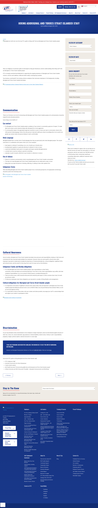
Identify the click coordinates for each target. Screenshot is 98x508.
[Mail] (69, 139)
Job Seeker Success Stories (79, 471)
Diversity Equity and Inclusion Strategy (46, 480)
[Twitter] (83, 139)
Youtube (45, 495)
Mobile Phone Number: (74, 97)
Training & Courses (40, 13)
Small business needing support (29, 465)
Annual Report (43, 471)
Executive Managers (44, 469)
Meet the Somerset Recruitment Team (31, 443)
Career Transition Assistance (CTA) (46, 438)
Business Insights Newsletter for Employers (30, 450)
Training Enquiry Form (61, 436)
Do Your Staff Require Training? (31, 434)
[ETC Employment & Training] (15, 8)
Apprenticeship (27, 416)
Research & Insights (44, 473)
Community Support (44, 463)
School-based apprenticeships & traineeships (63, 423)
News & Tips (77, 13)
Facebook (45, 489)
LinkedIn (45, 493)
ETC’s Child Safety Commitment (8, 442)
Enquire (60, 7)
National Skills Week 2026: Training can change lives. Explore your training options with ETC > (49, 2)
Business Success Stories (29, 481)
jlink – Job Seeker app (45, 414)
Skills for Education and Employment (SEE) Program (63, 427)
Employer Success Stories (78, 469)
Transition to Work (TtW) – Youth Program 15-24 (46, 432)
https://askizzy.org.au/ (80, 160)
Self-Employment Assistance (60, 13)
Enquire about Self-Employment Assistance (29, 475)
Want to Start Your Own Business (29, 461)
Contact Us (85, 13)
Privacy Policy (8, 428)
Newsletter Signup (77, 475)
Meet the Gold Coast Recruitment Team (28, 436)
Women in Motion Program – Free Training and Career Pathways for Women (63, 431)
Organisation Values (44, 465)
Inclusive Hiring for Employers (30, 432)
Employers (24, 13)
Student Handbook (61, 419)
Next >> (60, 375)
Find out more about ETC (45, 459)
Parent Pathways (49, 13)
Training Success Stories (78, 473)
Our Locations (76, 463)
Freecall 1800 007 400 (70, 7)
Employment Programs (45, 421)
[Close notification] (96, 2)
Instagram (45, 491)
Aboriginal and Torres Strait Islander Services (46, 435)
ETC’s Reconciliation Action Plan (47, 475)
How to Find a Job (44, 416)
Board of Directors (44, 467)
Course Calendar (60, 414)
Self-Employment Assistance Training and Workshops (30, 472)
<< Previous (8, 375)
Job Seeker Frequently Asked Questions (46, 442)
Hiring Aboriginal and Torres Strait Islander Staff (30, 429)
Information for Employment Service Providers (30, 478)
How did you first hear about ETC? (77, 121)
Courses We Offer (60, 412)
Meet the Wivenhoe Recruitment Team (28, 447)
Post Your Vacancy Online (29, 421)
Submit (73, 129)
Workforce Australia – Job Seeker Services (45, 423)
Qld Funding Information (62, 434)
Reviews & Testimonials (78, 465)
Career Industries (44, 419)
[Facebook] (76, 139)
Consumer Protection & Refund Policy (8, 434)
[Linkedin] (91, 139)
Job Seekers (30, 13)
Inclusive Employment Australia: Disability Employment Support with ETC (47, 428)
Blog (58, 459)
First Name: (72, 78)
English (85, 6)
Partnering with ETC (77, 467)
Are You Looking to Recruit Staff (31, 412)
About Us (71, 13)
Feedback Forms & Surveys (79, 459)
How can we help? (73, 109)
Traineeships (59, 421)
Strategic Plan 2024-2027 (46, 477)
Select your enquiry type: (75, 103)
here (50, 350)
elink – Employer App (29, 419)
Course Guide (59, 416)
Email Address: (72, 90)
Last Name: (72, 84)
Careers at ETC (93, 13)
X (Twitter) (45, 497)
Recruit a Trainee (27, 414)
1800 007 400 (37, 350)
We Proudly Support (44, 461)
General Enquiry (76, 461)
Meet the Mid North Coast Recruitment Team (29, 440)
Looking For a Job (44, 412)
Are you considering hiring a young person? (30, 426)
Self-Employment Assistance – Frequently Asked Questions (30, 468)
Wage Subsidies (27, 423)
